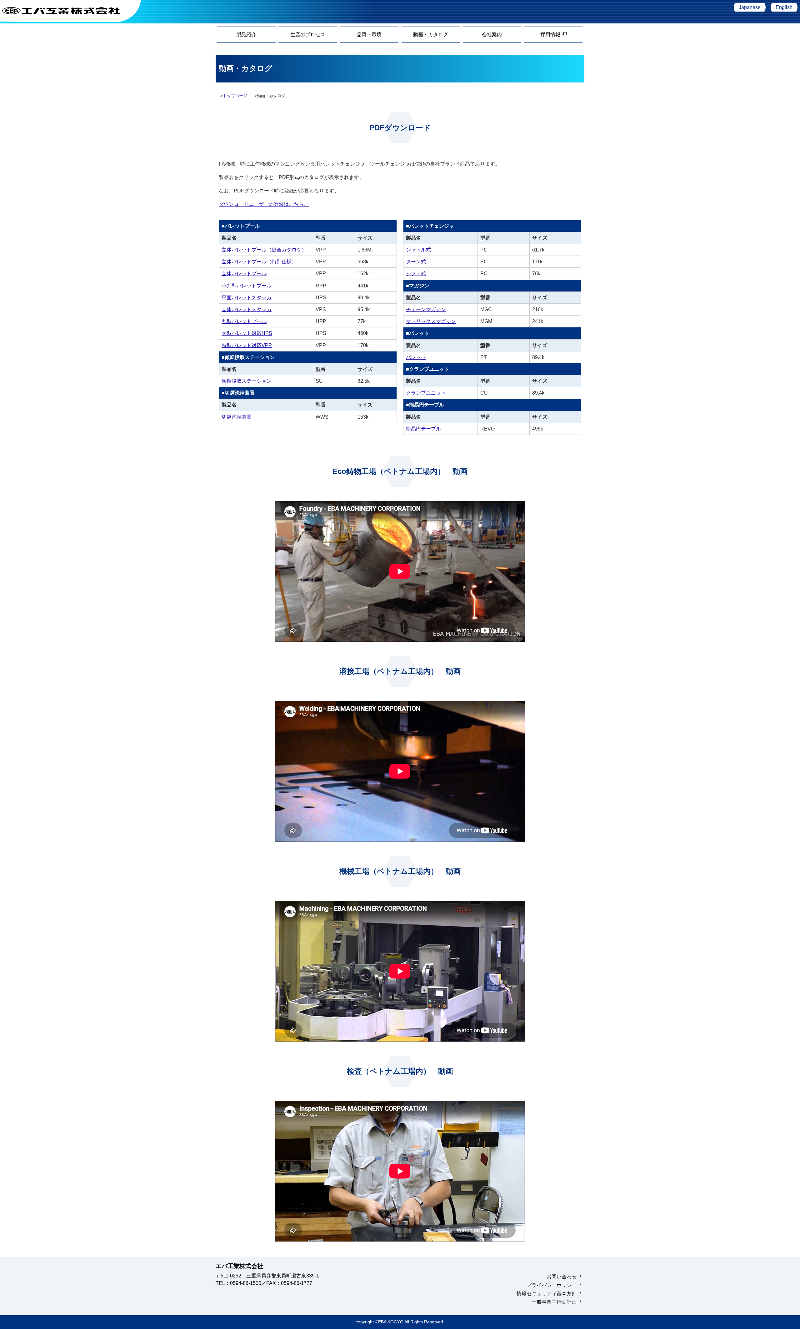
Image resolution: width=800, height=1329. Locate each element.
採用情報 (553, 34)
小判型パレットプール (247, 285)
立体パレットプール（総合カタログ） (264, 249)
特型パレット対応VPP (247, 345)
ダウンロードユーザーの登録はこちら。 (264, 204)
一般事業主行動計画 (554, 1302)
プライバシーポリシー (552, 1285)
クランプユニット (426, 393)
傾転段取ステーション (247, 381)
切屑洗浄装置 (237, 417)
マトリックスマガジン (431, 321)
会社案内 (492, 34)
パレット (416, 357)
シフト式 (416, 273)
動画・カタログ (430, 34)
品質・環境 (369, 34)
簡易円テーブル (423, 428)
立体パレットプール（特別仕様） (259, 261)
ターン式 (416, 261)
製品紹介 (246, 34)
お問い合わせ (562, 1276)
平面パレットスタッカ (247, 297)
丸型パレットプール (244, 321)
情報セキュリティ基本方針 (547, 1293)
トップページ (235, 95)
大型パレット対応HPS (247, 333)
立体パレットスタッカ (247, 309)
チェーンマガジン (426, 309)
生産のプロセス (307, 34)
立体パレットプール (244, 273)
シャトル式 (418, 249)
